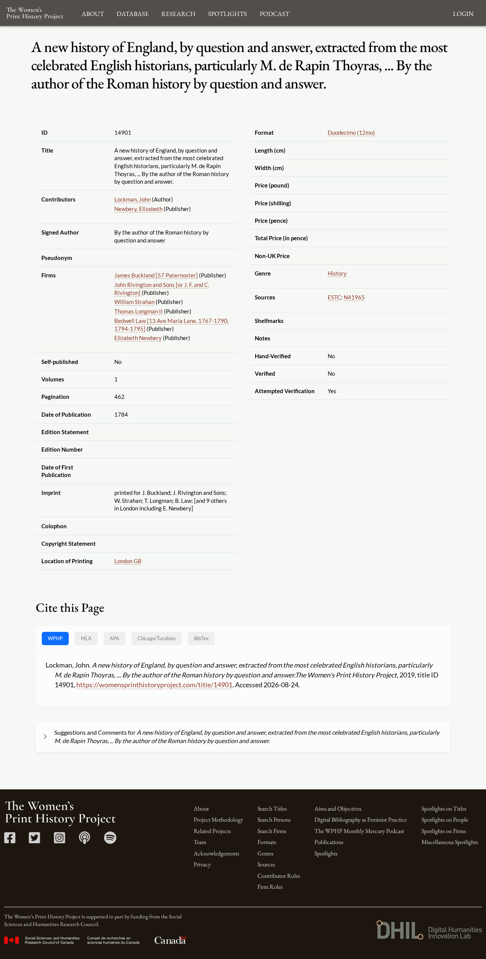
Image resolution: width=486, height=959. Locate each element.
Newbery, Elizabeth (138, 208)
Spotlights (326, 853)
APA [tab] (114, 638)
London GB (128, 560)
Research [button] (178, 13)
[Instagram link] (59, 840)
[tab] (156, 638)
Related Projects (212, 831)
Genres (265, 853)
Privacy (202, 864)
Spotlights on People (444, 820)
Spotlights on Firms (443, 831)
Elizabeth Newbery (138, 337)
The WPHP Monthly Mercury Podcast (359, 831)
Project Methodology (218, 820)
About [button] (93, 13)
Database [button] (133, 13)
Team (200, 842)
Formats (266, 842)
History (337, 273)
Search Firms (271, 831)
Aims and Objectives (337, 809)
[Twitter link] (34, 840)
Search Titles (272, 809)
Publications (328, 842)
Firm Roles (269, 887)
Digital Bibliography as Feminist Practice (360, 820)
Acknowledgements (216, 853)
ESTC (334, 297)
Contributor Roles (278, 876)
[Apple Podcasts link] (84, 840)
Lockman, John (132, 199)
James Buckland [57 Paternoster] (156, 275)
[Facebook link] (9, 840)
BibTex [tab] (201, 638)
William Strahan (134, 301)
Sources (266, 864)
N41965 (354, 297)
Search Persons (273, 820)
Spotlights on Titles (443, 809)
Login (463, 13)
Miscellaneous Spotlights (449, 842)
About (201, 809)
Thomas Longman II (138, 311)
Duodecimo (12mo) (351, 132)
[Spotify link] (110, 840)
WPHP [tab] (55, 638)
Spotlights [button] (227, 13)
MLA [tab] (86, 638)
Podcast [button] (274, 13)
